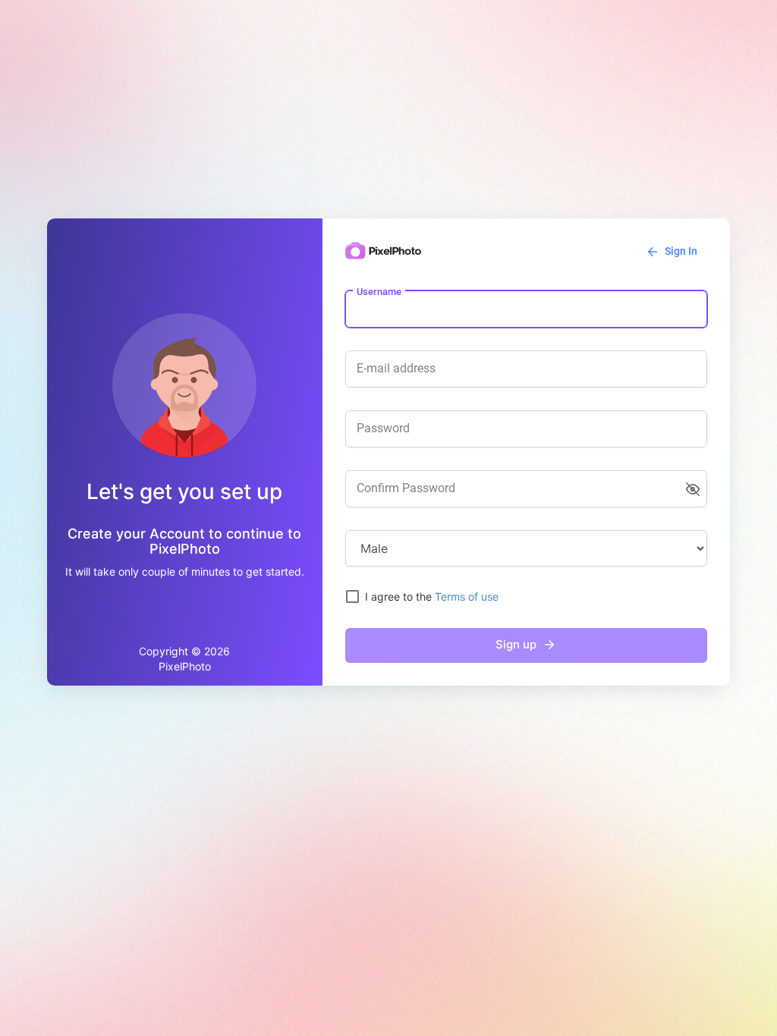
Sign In (679, 251)
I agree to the (432, 596)
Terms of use (467, 596)
